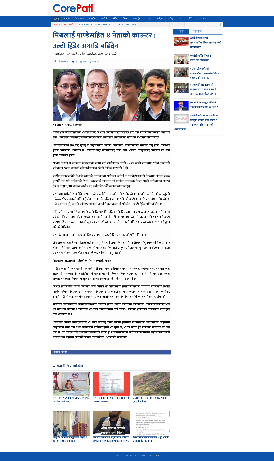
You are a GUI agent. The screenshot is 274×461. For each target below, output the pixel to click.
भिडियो (192, 19)
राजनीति (104, 19)
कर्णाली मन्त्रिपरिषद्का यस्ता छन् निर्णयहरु (201, 58)
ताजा (181, 31)
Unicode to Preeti (100, 24)
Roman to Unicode (116, 24)
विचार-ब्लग (79, 19)
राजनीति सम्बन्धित (69, 366)
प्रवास (182, 19)
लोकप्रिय (197, 31)
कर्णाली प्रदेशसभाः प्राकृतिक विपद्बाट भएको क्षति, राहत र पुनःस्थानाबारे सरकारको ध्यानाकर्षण (196, 122)
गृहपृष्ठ (56, 19)
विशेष (125, 19)
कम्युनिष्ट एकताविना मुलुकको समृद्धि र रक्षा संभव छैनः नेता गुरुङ (70, 439)
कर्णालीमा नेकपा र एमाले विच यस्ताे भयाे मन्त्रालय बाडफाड (111, 400)
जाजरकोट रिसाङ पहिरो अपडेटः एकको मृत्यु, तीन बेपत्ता (150, 400)
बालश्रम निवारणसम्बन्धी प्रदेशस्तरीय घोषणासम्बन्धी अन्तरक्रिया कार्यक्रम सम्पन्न (203, 89)
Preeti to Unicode (85, 24)
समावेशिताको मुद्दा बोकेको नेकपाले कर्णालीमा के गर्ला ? (204, 104)
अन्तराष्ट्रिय (137, 19)
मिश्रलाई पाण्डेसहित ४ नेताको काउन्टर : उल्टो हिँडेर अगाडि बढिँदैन (104, 40)
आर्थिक (115, 19)
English (203, 19)
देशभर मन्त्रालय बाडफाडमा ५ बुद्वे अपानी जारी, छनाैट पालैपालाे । (151, 439)
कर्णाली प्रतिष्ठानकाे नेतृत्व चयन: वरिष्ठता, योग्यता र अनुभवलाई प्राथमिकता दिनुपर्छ (111, 439)
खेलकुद (149, 19)
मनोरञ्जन (171, 19)
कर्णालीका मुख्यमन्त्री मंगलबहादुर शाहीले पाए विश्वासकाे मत (71, 400)
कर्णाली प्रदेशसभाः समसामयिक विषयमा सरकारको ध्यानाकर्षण (205, 43)
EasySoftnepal (154, 455)
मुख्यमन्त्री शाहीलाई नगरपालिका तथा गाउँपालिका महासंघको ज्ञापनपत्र (204, 73)
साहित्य (160, 19)
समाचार (67, 19)
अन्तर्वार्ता (92, 19)
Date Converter (131, 24)
